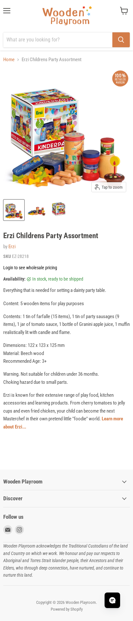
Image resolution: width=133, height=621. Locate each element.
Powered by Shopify (67, 609)
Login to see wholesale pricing (30, 267)
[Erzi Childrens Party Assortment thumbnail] (14, 210)
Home (9, 59)
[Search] (121, 39)
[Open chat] (112, 600)
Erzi (11, 247)
